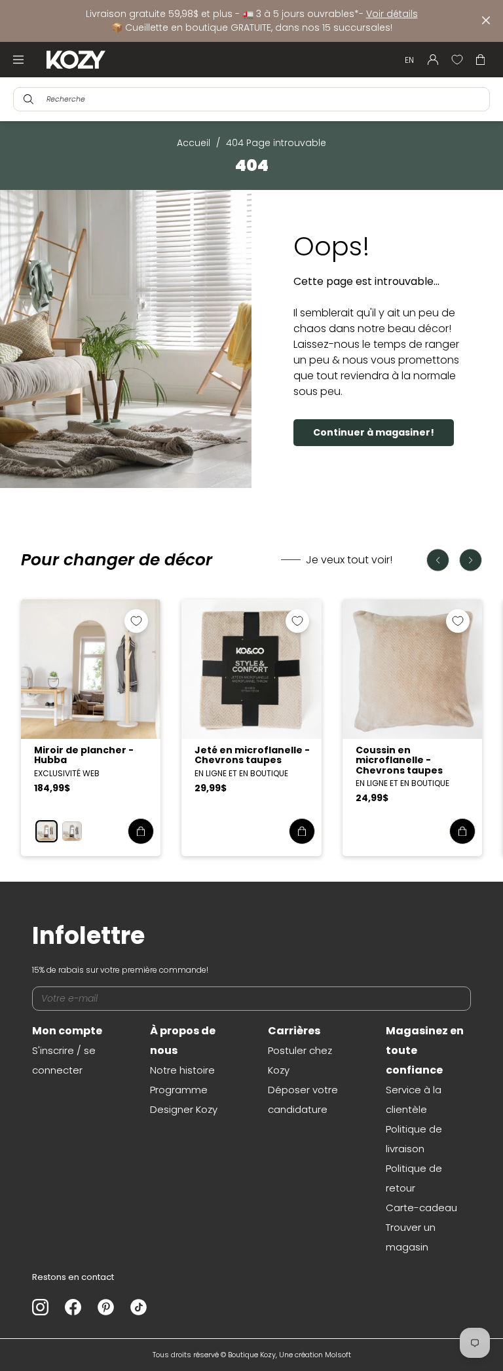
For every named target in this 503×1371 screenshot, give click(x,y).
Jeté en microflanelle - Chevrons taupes (252, 754)
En (409, 60)
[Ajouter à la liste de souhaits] (136, 621)
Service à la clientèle (413, 1099)
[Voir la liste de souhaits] (457, 59)
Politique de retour (414, 1178)
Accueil (193, 142)
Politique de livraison (414, 1138)
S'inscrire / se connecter (64, 1060)
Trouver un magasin (411, 1237)
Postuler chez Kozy (300, 1060)
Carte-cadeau (421, 1207)
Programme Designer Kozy (183, 1099)
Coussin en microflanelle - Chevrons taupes (399, 760)
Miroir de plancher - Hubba (84, 754)
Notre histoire (182, 1070)
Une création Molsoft (315, 1354)
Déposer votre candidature (303, 1099)
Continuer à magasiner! (373, 432)
